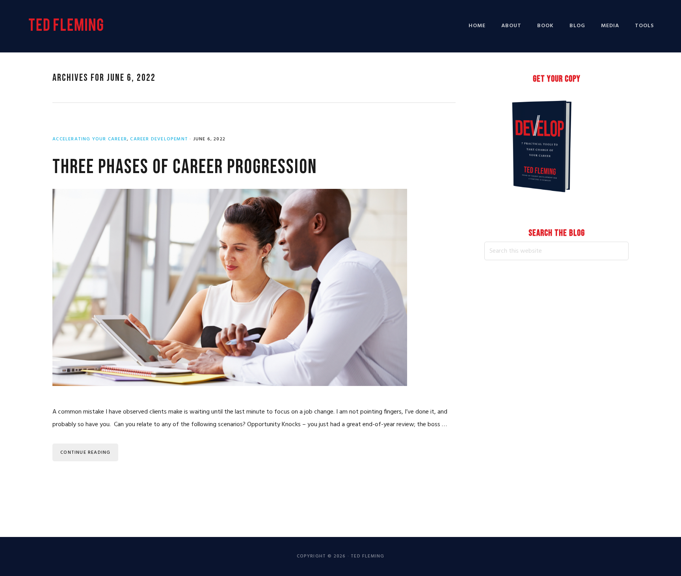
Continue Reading (85, 453)
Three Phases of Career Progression (184, 167)
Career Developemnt (159, 139)
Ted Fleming (66, 24)
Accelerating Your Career (89, 139)
